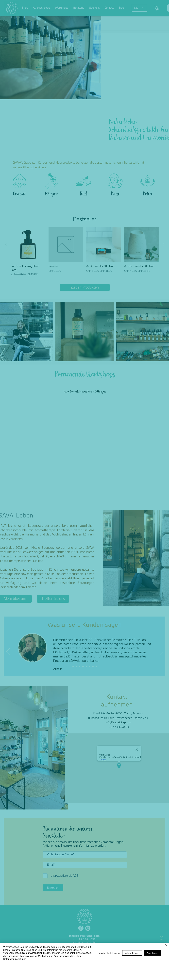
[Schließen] (166, 945)
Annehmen (152, 953)
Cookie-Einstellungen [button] (109, 953)
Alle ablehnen (132, 953)
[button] (161, 938)
